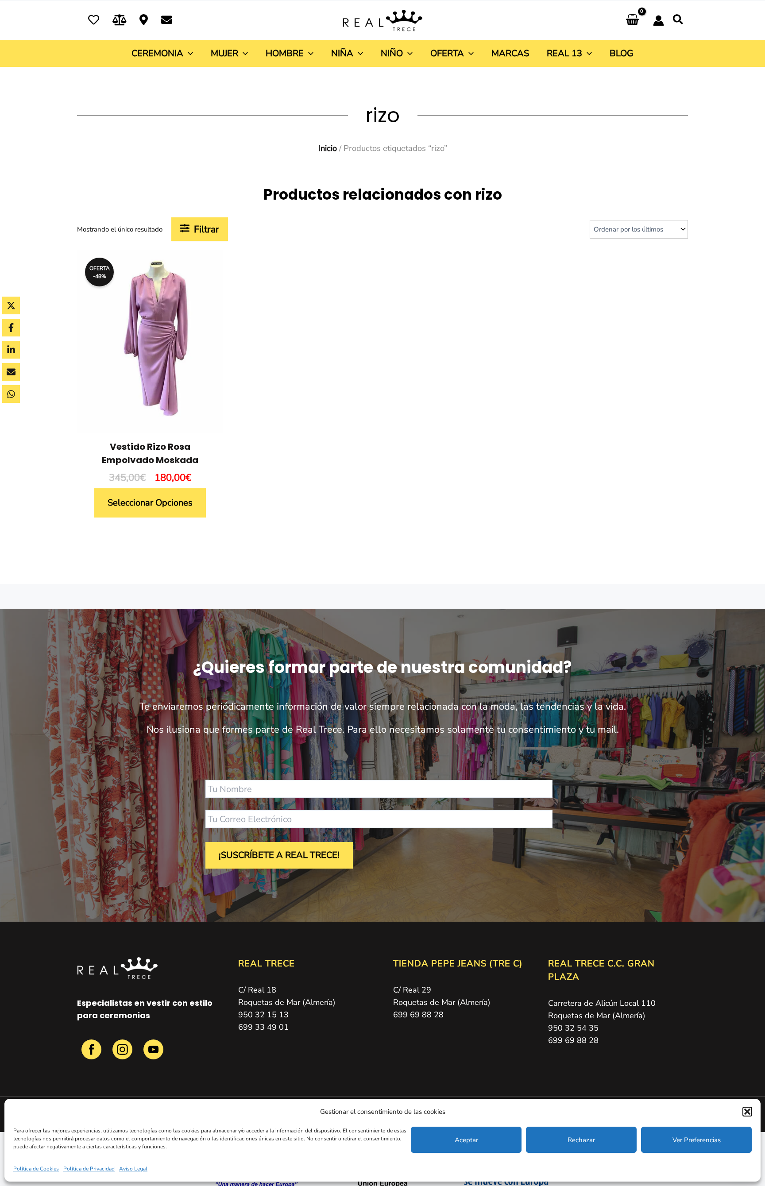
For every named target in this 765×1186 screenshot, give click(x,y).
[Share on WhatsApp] (11, 394)
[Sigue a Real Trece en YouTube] (153, 1054)
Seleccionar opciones (150, 503)
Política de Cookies (36, 1168)
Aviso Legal (133, 1168)
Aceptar (466, 1140)
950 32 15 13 (263, 1014)
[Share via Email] (11, 372)
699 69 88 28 (418, 1014)
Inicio (327, 148)
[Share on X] (11, 305)
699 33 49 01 (263, 1027)
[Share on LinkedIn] (11, 350)
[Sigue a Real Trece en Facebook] (92, 1054)
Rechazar (581, 1140)
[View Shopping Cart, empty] (632, 20)
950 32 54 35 (573, 1028)
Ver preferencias (696, 1140)
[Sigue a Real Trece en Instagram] (123, 1054)
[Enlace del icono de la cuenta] (658, 20)
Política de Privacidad (89, 1168)
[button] (747, 1111)
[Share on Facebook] (11, 327)
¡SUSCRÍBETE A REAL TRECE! (279, 855)
